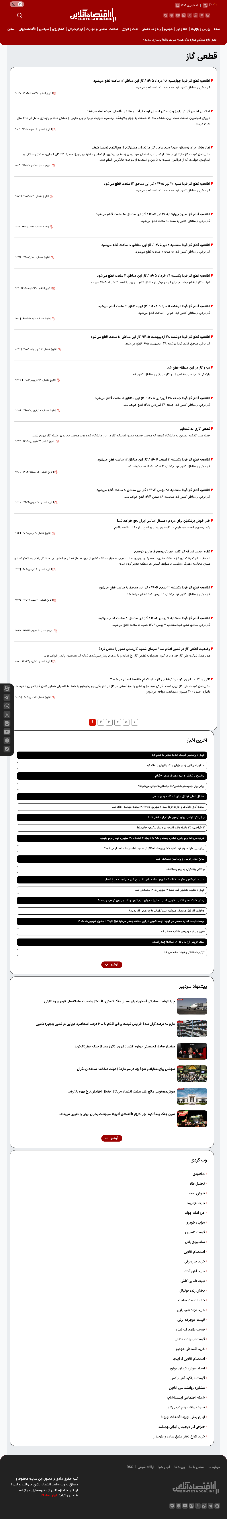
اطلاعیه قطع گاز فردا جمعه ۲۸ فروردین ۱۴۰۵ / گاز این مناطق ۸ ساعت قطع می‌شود (152, 398)
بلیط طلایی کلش (193, 1281)
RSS (130, 1467)
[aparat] (207, 15)
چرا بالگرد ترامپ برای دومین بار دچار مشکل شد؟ (176, 817)
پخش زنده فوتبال (193, 1290)
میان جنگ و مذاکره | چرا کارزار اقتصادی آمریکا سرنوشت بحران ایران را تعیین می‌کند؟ (117, 1114)
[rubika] (171, 15)
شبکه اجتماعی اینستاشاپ (186, 1397)
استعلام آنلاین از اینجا (189, 1358)
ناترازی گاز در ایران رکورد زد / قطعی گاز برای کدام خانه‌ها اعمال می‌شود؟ (160, 679)
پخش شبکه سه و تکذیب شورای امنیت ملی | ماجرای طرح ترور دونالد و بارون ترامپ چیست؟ (151, 900)
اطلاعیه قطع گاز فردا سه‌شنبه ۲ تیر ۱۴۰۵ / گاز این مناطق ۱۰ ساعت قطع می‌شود (155, 245)
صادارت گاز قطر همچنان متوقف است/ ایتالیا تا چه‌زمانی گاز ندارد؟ (167, 911)
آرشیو (114, 964)
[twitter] (189, 15)
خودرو (168, 29)
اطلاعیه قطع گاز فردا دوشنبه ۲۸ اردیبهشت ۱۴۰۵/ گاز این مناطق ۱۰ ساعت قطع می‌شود (150, 337)
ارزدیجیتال (75, 29)
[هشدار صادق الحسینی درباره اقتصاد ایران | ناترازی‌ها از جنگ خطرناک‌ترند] (192, 1051)
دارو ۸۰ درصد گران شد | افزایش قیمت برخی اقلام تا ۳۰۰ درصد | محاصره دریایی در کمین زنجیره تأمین (105, 1024)
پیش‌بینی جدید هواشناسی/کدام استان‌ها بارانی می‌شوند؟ (171, 786)
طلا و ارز (182, 29)
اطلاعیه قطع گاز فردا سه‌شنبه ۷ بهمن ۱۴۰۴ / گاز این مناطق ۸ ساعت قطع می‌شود (154, 618)
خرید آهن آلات (195, 1271)
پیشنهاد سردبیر (193, 986)
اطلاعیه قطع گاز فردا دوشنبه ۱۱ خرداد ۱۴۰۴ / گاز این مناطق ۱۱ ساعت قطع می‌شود (154, 306)
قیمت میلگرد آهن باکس (188, 1378)
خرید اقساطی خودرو (191, 1349)
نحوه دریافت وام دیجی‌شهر (186, 1407)
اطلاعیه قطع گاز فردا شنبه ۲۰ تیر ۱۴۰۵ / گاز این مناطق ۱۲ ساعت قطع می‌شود (157, 184)
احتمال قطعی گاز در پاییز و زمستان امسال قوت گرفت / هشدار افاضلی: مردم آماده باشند (148, 111)
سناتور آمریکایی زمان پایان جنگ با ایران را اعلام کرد (175, 765)
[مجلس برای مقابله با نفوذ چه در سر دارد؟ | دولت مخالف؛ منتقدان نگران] (192, 1073)
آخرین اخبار (197, 740)
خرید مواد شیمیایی (191, 1310)
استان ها (9, 29)
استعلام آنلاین (195, 1251)
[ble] (165, 15)
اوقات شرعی (146, 1467)
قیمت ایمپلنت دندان (190, 1339)
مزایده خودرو (196, 1222)
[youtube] (177, 15)
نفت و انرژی (129, 29)
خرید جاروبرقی (195, 1261)
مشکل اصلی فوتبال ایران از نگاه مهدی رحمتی (178, 796)
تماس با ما (196, 1467)
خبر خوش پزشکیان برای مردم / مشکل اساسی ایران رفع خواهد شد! (163, 520)
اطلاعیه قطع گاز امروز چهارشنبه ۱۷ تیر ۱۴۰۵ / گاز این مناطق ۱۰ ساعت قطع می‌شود (153, 214)
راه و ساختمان (151, 29)
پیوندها (179, 1467)
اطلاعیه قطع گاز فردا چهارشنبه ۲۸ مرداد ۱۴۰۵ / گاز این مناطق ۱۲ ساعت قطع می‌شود (151, 81)
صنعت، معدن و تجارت (102, 29)
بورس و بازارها (200, 29)
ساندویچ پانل (195, 1242)
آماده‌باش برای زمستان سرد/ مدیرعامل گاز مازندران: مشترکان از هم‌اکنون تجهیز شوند (151, 147)
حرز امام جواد (195, 1213)
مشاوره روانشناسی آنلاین (187, 1388)
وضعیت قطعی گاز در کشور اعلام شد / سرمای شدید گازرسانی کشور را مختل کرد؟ (154, 649)
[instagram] (183, 15)
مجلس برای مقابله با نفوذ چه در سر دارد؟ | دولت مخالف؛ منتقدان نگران (126, 1069)
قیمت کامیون (195, 1232)
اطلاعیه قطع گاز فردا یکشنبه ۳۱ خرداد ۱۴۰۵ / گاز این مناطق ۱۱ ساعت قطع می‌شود (153, 275)
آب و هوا (164, 1467)
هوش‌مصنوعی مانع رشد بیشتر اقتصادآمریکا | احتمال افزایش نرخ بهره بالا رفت (121, 1091)
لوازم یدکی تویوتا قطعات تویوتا (183, 1417)
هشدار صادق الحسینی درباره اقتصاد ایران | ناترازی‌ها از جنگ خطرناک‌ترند (124, 1046)
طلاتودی (199, 1174)
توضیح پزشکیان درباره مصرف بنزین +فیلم (180, 776)
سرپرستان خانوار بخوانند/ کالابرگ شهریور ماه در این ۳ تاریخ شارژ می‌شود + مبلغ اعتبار (155, 880)
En (211, 5)
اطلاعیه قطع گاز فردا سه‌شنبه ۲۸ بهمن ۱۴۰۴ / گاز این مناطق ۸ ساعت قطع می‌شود (153, 490)
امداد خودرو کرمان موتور (188, 1368)
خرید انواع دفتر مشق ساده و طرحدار (179, 1436)
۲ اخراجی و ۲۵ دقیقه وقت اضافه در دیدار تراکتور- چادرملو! (171, 828)
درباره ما (214, 1467)
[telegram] (201, 15)
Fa (215, 5)
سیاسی (44, 29)
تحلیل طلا (198, 1183)
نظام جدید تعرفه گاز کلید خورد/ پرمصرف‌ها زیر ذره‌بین (172, 551)
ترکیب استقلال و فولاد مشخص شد (184, 952)
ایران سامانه (49, 1495)
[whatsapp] (195, 15)
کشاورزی (58, 29)
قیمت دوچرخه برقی (191, 1320)
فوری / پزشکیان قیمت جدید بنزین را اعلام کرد (178, 755)
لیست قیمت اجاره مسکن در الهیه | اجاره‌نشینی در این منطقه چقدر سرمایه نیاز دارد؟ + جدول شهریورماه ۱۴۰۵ (141, 921)
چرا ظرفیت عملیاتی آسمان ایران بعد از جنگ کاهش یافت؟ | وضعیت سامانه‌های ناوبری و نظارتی (109, 1001)
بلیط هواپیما (196, 1203)
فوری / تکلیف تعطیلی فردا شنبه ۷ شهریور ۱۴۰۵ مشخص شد (170, 890)
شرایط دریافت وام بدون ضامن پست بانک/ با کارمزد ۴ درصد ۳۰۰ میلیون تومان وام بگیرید (152, 838)
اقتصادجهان (27, 29)
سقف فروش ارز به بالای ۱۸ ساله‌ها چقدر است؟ (178, 942)
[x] (7, 714)
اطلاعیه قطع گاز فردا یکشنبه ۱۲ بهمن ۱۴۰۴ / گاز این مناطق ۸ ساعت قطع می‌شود (154, 587)
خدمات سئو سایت (192, 1300)
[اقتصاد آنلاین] (92, 15)
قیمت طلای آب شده (191, 1329)
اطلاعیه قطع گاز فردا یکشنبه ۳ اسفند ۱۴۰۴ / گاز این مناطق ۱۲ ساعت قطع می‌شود (153, 459)
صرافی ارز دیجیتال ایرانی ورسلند (182, 1427)
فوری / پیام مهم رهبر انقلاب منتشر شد (182, 931)
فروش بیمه (197, 1193)
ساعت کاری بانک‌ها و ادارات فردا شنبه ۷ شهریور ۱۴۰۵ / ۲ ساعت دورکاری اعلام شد (158, 807)
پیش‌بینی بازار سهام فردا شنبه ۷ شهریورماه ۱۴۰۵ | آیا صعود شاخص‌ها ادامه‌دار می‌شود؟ (154, 848)
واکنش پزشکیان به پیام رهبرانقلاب (185, 869)
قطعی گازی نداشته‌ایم (195, 429)
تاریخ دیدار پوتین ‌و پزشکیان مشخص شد (180, 859)
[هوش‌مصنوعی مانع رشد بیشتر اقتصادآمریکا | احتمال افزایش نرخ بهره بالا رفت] (192, 1096)
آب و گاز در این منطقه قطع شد (188, 367)
